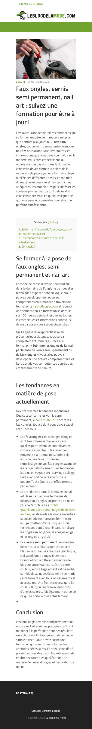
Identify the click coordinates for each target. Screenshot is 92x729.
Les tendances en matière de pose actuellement (41, 240)
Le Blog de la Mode (56, 718)
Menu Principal (31, 4)
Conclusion (26, 246)
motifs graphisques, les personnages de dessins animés (48, 510)
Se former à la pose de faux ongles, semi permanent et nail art (45, 231)
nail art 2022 (44, 419)
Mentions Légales (51, 711)
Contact (35, 711)
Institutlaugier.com (45, 306)
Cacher (53, 222)
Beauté (21, 81)
